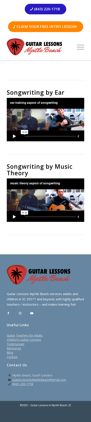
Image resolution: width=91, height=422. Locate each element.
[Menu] (78, 46)
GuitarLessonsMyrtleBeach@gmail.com (39, 380)
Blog (10, 353)
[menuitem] (78, 46)
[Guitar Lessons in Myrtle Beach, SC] (38, 46)
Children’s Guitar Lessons (24, 340)
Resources (14, 348)
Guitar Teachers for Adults (25, 335)
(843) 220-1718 (22, 384)
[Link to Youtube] (31, 313)
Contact (12, 357)
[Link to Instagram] (20, 313)
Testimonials (15, 344)
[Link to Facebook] (8, 313)
